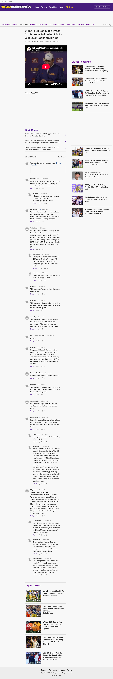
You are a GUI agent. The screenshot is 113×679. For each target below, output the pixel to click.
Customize (106, 24)
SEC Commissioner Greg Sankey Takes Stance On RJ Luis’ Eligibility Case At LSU (97, 211)
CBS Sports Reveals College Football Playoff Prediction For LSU (96, 187)
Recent (63, 157)
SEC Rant (81, 24)
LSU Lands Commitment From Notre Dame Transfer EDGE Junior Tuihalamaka (53, 610)
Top (59, 157)
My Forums (5, 24)
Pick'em (61, 7)
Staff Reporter (31, 41)
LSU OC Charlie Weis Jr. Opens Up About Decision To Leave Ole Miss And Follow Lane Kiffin (53, 656)
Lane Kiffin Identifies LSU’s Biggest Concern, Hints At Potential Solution (53, 593)
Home (37, 7)
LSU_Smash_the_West (37, 335)
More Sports (71, 24)
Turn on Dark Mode (56, 676)
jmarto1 (35, 193)
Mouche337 (36, 446)
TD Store (69, 7)
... (76, 6)
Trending (14, 24)
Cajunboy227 (34, 179)
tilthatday (33, 300)
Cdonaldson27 (34, 209)
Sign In (4, 1)
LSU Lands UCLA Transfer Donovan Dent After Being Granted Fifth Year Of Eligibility (53, 641)
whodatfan (36, 273)
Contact (62, 670)
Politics (62, 24)
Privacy (43, 670)
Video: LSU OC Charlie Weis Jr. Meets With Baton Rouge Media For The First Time (96, 163)
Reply (32, 188)
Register (10, 1)
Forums (44, 7)
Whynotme (33, 490)
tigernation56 (34, 401)
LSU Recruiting (42, 24)
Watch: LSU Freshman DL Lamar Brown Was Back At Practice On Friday (97, 105)
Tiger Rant (32, 24)
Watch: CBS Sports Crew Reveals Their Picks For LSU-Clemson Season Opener (52, 625)
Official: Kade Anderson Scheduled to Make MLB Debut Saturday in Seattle (96, 175)
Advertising (53, 670)
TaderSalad (33, 228)
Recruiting (53, 7)
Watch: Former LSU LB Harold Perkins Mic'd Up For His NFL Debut (96, 199)
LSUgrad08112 (37, 520)
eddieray (33, 286)
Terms (69, 670)
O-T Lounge (53, 24)
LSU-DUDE (36, 254)
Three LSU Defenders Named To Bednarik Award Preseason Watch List (97, 150)
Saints (88, 24)
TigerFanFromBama (36, 373)
